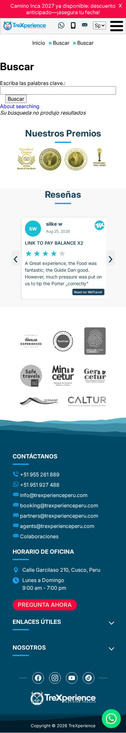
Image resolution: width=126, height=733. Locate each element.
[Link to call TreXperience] (73, 25)
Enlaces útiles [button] (37, 621)
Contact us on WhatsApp (111, 718)
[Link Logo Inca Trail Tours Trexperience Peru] (24, 25)
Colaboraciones (39, 536)
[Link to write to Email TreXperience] (84, 25)
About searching (19, 106)
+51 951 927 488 (39, 485)
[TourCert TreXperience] (63, 341)
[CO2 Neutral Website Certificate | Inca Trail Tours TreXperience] (95, 341)
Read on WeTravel (87, 292)
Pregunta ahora (45, 604)
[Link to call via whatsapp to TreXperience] (61, 25)
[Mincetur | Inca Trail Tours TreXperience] (63, 375)
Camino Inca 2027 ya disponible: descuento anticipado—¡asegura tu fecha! (63, 9)
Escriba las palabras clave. (32, 83)
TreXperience (82, 725)
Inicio (38, 43)
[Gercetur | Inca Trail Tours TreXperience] (95, 376)
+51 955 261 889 (39, 474)
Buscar (61, 43)
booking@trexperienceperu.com (59, 505)
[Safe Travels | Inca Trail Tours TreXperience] (31, 376)
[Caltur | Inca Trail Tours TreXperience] (87, 402)
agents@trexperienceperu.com (57, 526)
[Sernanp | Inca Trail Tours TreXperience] (39, 401)
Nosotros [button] (29, 647)
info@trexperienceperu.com (54, 495)
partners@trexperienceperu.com (59, 515)
